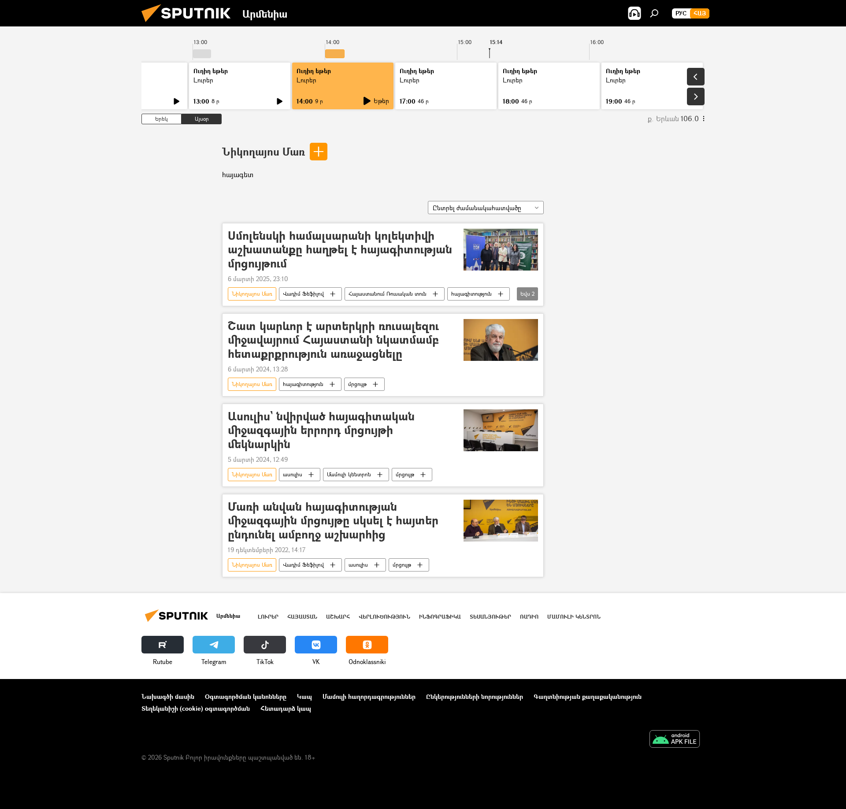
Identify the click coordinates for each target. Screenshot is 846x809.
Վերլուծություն (384, 616)
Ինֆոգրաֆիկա (440, 616)
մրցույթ (357, 384)
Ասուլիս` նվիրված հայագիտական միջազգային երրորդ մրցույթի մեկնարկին (321, 430)
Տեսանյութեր (490, 616)
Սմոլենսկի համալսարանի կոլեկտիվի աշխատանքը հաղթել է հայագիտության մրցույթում (340, 250)
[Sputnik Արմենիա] (189, 24)
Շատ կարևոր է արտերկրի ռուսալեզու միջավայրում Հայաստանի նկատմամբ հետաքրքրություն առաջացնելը (333, 340)
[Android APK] (675, 740)
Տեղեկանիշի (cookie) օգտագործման (195, 708)
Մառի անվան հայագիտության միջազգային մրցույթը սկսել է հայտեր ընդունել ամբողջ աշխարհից (333, 521)
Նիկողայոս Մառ (263, 151)
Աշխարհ (338, 616)
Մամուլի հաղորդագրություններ (369, 696)
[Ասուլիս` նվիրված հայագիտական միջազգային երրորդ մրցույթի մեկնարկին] (501, 430)
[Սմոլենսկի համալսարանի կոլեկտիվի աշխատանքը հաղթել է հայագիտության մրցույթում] (501, 250)
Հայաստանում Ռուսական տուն (388, 293)
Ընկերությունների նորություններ (474, 696)
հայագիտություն (471, 293)
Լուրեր (203, 80)
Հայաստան (302, 616)
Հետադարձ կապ (285, 708)
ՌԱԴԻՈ (529, 616)
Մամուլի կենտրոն (349, 474)
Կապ (304, 696)
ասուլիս (292, 474)
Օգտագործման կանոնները (245, 696)
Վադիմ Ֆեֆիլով (303, 293)
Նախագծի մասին (167, 696)
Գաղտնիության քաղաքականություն (588, 696)
